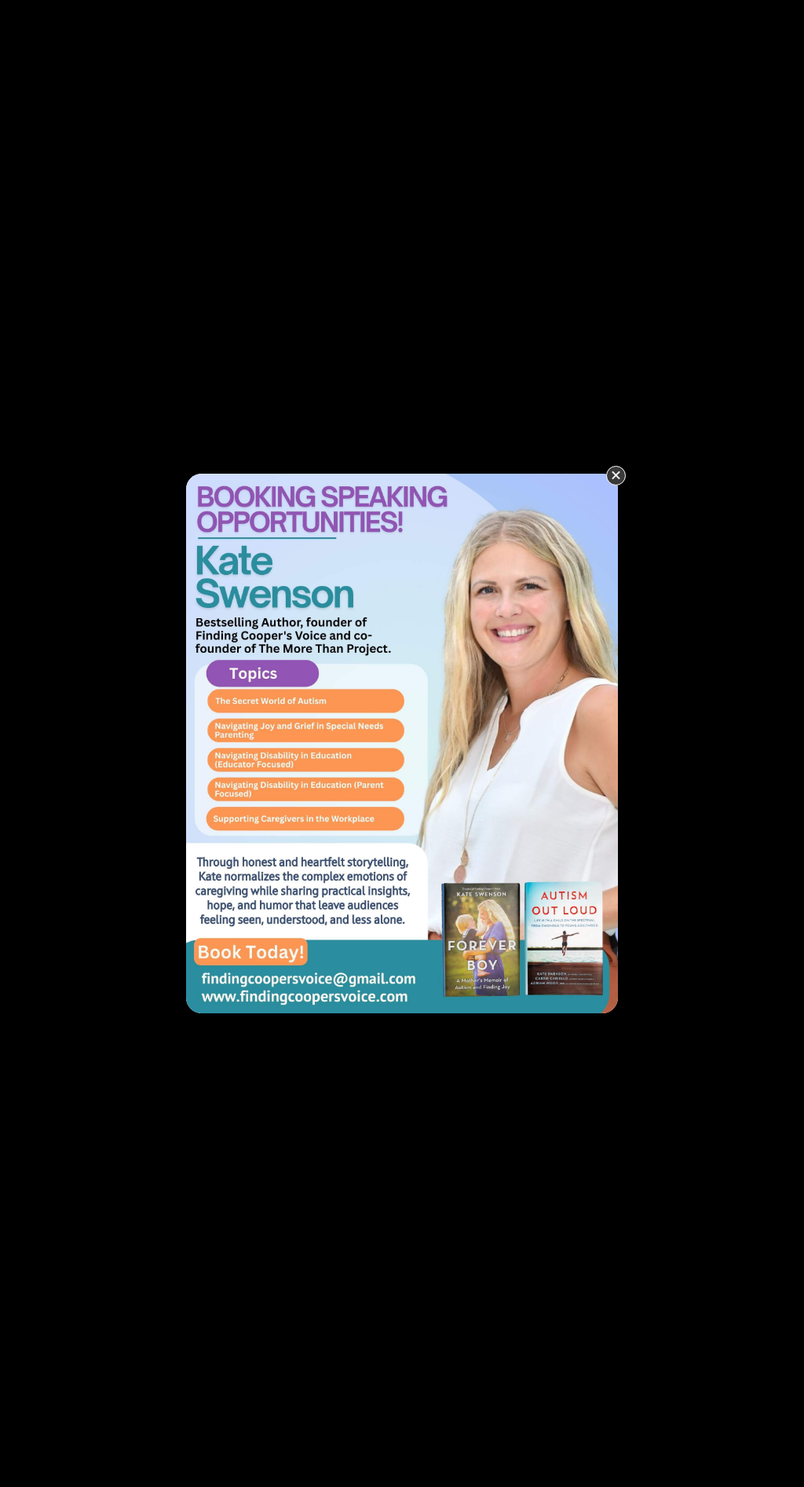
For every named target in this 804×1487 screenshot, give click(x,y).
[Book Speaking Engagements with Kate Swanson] (402, 742)
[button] (616, 475)
